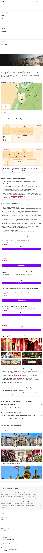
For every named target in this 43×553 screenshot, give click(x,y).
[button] (21, 344)
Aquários (36, 498)
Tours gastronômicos (5, 505)
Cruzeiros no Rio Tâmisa (20, 499)
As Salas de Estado (15, 375)
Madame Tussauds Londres (29, 492)
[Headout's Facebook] (7, 543)
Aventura (3, 34)
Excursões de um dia (29, 503)
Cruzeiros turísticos (30, 499)
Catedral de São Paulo (21, 496)
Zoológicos (3, 499)
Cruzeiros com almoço (14, 501)
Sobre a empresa (4, 526)
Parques (23, 498)
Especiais (3, 41)
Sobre (2, 5)
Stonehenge (3, 492)
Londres (3, 66)
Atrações (2, 15)
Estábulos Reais (14, 196)
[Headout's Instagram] (3, 543)
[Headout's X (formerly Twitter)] (9, 543)
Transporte (3, 21)
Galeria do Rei (20, 196)
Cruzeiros (3, 28)
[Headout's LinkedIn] (1, 543)
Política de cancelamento (5, 532)
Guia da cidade (4, 44)
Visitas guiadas (10, 503)
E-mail (3, 521)
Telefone (3, 519)
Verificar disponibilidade (22, 249)
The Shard (21, 494)
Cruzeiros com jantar (5, 501)
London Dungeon (30, 496)
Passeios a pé (3, 503)
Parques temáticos (29, 498)
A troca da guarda (23, 379)
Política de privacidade (5, 528)
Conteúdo (5, 550)
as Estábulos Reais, (22, 375)
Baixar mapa (3, 112)
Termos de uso (3, 530)
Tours (2, 18)
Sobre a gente (3, 507)
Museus (19, 498)
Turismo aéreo (4, 38)
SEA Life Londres (14, 494)
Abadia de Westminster (5, 494)
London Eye (25, 490)
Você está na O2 (36, 494)
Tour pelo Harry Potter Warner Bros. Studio (15, 492)
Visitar (2, 9)
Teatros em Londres (17, 490)
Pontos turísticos (13, 498)
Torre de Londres (31, 490)
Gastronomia (3, 31)
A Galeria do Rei (30, 375)
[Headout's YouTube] (5, 543)
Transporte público (33, 505)
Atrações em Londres (5, 12)
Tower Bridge (13, 496)
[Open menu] (41, 1)
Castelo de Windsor (27, 494)
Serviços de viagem (5, 25)
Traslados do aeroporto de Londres (22, 505)
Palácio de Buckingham (11, 66)
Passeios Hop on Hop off (19, 503)
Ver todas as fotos (32, 361)
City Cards (8, 499)
